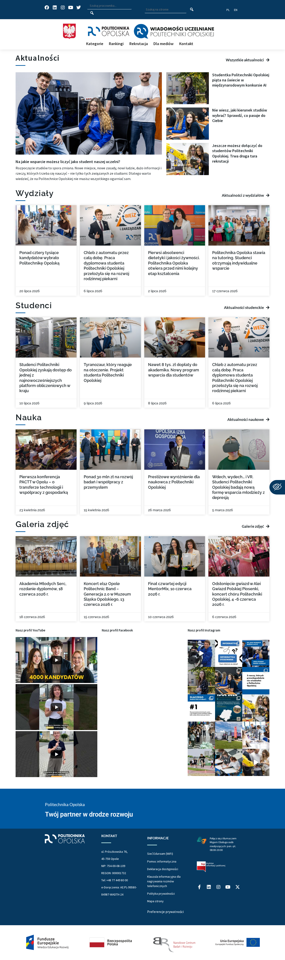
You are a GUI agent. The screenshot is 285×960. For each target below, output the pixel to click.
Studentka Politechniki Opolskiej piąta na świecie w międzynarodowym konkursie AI (240, 80)
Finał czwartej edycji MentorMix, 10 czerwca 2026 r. (169, 588)
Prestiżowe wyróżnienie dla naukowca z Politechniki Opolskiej (174, 482)
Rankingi (116, 43)
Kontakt (186, 43)
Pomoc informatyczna (161, 861)
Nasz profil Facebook (117, 630)
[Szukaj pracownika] (92, 13)
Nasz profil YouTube (30, 630)
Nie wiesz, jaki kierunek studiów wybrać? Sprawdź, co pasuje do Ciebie (239, 115)
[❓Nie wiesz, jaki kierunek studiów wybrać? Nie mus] (228, 680)
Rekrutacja (138, 43)
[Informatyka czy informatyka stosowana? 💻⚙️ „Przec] (228, 653)
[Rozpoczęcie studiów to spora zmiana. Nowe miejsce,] (255, 653)
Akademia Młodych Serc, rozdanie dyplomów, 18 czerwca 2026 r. (42, 588)
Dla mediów (163, 43)
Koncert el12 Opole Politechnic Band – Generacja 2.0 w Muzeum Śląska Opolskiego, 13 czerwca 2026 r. (107, 594)
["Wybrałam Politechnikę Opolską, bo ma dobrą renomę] (255, 735)
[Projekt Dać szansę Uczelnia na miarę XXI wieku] (142, 942)
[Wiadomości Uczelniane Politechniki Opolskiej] (174, 31)
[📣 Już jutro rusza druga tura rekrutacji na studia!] (201, 708)
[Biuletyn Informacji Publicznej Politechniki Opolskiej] (211, 866)
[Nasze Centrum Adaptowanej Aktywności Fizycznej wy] (228, 708)
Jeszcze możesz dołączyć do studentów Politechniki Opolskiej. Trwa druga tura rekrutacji (237, 153)
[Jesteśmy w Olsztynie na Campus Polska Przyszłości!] (201, 653)
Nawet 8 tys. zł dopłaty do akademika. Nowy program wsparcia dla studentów (173, 369)
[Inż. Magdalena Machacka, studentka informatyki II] (201, 680)
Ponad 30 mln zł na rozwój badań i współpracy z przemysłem (108, 482)
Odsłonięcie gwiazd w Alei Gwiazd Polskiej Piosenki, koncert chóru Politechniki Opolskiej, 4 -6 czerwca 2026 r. (237, 594)
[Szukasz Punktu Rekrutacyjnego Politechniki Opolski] (228, 735)
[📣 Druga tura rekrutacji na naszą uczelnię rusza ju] (255, 708)
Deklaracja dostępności (162, 869)
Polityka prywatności (161, 894)
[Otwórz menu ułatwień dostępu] (277, 487)
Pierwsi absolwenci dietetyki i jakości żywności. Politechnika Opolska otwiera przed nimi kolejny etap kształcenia (174, 263)
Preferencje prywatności (165, 911)
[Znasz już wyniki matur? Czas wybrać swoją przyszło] (255, 762)
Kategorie (94, 43)
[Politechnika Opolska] (108, 31)
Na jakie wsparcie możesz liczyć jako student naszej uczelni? (68, 161)
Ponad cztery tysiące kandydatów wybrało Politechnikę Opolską (39, 257)
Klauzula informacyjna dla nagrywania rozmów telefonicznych (164, 881)
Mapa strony (155, 901)
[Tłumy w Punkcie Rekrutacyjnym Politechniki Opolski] (201, 735)
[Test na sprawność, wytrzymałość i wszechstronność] (201, 762)
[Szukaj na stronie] (192, 9)
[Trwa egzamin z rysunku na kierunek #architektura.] (228, 762)
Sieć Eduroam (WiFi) (160, 854)
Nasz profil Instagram (204, 630)
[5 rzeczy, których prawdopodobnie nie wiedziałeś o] (255, 680)
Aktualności (38, 58)
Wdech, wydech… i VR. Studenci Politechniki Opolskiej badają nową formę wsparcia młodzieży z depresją (238, 487)
